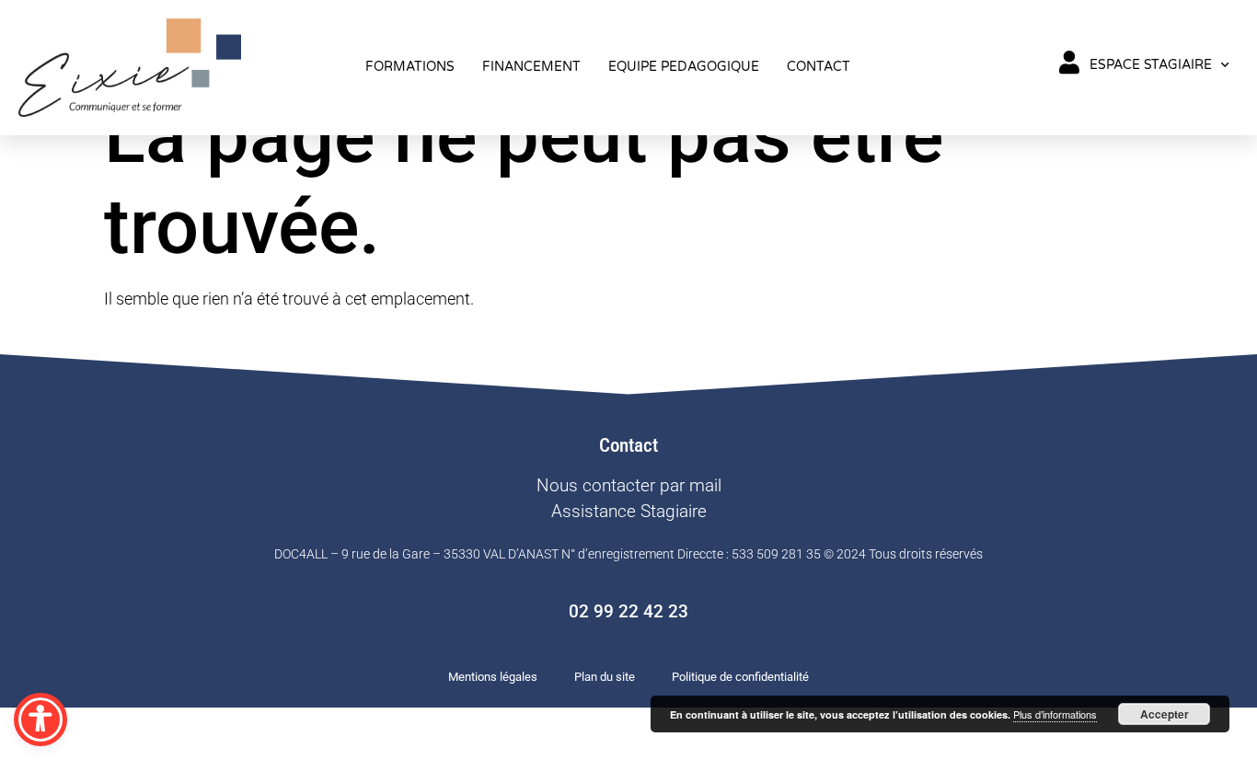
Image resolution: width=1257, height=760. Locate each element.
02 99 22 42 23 (628, 611)
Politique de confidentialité (740, 677)
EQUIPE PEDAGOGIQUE (683, 67)
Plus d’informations (1055, 714)
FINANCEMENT (531, 67)
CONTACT (818, 67)
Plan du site (604, 677)
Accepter (1164, 714)
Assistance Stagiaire (629, 511)
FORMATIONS (410, 67)
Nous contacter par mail (628, 485)
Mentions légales (492, 677)
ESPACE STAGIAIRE (1151, 65)
